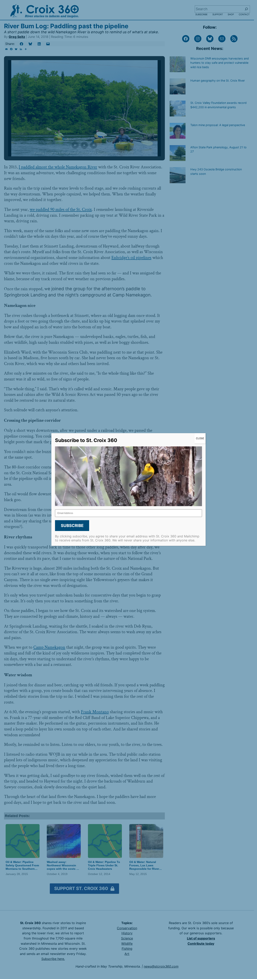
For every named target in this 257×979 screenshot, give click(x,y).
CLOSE (200, 438)
